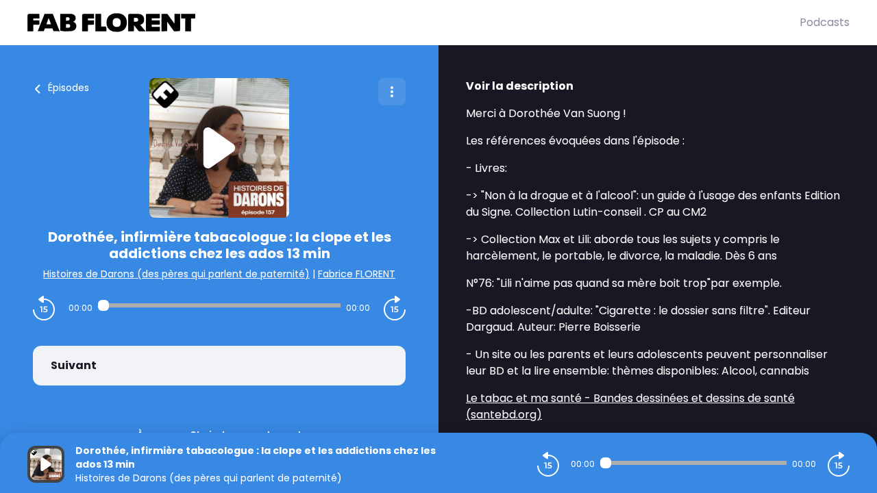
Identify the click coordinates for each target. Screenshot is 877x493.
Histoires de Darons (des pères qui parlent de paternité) (176, 274)
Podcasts (825, 22)
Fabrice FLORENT (356, 274)
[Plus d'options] (392, 91)
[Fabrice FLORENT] (413, 22)
